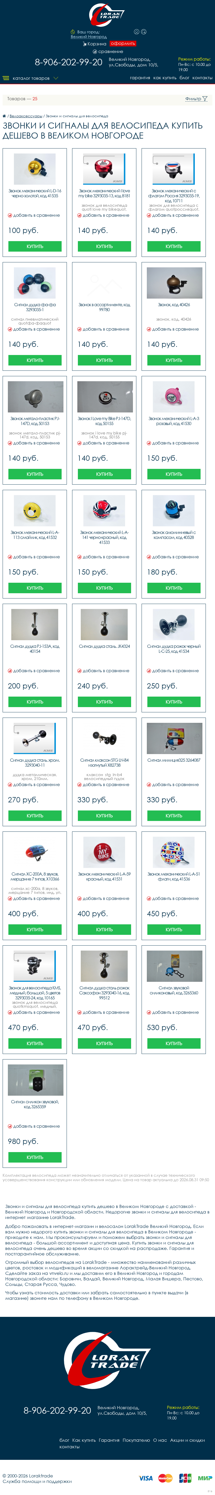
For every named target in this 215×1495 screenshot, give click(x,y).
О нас (160, 1440)
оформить (123, 43)
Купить (35, 246)
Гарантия (140, 77)
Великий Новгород (89, 37)
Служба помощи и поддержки (37, 1481)
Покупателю (136, 1440)
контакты (202, 77)
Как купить (164, 77)
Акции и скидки (187, 1440)
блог (184, 77)
